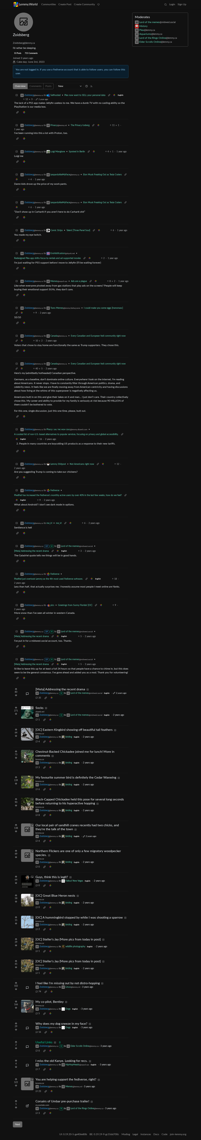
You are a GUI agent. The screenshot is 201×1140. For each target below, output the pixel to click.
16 (39, 1032)
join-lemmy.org (178, 1134)
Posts (48, 86)
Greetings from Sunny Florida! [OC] (75, 605)
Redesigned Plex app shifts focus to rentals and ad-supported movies (47, 258)
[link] (114, 95)
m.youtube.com (42, 1105)
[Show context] (109, 95)
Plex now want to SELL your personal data (84, 95)
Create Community (84, 4)
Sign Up (182, 4)
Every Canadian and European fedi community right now (98, 336)
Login (172, 4)
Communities (48, 4)
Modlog (126, 1134)
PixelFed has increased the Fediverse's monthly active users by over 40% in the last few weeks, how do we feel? (68, 495)
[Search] (165, 4)
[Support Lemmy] (98, 4)
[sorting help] (86, 86)
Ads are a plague (79, 281)
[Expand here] (27, 712)
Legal (135, 1134)
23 (39, 1091)
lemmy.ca (39, 734)
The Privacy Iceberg (80, 125)
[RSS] (91, 86)
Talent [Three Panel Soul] (78, 230)
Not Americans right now (82, 464)
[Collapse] (16, 95)
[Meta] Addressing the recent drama (31, 551)
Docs (156, 1134)
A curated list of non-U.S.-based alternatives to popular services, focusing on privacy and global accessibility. (66, 434)
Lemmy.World (28, 4)
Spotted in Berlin (77, 152)
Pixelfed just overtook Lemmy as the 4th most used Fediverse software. (48, 579)
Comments (35, 86)
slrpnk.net (39, 712)
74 (39, 992)
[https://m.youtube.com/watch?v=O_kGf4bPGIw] (27, 1106)
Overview (20, 86)
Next (17, 1124)
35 (39, 698)
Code (164, 1134)
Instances (146, 1134)
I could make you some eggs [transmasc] (103, 308)
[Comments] (27, 693)
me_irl (59, 523)
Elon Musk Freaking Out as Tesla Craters (102, 175)
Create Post (64, 4)
